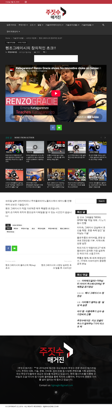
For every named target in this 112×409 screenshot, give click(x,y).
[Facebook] (53, 127)
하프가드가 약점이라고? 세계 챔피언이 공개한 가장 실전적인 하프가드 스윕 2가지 (91, 250)
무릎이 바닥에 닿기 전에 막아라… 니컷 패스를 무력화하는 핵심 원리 (56, 157)
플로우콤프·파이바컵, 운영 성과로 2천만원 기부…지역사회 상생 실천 (91, 240)
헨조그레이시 (64, 228)
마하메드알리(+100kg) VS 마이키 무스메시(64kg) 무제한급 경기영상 (90, 283)
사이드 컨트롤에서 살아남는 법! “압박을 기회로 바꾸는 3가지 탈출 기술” (14, 185)
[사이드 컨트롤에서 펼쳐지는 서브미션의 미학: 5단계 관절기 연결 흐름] (98, 175)
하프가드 (9, 152)
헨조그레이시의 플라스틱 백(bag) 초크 (20, 266)
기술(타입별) (87, 25)
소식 (31, 25)
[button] (103, 24)
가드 (49, 152)
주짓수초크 (10, 232)
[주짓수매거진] (56, 13)
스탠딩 (71, 152)
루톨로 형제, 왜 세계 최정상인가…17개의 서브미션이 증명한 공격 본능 (91, 261)
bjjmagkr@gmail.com (62, 385)
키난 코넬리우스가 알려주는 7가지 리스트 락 (90, 323)
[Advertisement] (56, 58)
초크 (33, 228)
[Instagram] (26, 2)
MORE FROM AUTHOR (24, 138)
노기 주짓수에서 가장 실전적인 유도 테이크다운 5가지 (77, 157)
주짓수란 (22, 25)
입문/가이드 (11, 25)
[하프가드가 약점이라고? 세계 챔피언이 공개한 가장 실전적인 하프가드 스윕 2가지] (14, 147)
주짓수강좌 (41, 228)
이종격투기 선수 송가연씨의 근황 (90, 313)
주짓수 (16, 228)
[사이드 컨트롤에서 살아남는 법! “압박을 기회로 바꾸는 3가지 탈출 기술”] (14, 175)
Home (7, 38)
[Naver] (59, 127)
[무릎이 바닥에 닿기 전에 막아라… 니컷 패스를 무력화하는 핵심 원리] (56, 147)
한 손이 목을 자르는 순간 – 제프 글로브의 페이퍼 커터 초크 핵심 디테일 (97, 157)
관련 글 (8, 138)
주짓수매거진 (12, 52)
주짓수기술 (25, 228)
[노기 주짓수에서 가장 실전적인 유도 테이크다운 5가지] (77, 147)
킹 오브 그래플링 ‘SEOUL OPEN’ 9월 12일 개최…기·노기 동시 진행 (91, 220)
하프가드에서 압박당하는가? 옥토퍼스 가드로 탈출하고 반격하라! (76, 185)
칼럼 (39, 25)
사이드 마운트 (31, 38)
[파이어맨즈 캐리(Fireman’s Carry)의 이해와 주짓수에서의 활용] (35, 175)
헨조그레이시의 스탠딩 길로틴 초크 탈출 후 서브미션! (56, 266)
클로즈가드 (51, 179)
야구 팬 (80, 311)
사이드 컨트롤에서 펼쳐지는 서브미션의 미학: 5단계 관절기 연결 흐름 (97, 185)
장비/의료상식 (12, 31)
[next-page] (105, 137)
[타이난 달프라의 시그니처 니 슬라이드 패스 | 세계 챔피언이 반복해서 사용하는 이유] (35, 147)
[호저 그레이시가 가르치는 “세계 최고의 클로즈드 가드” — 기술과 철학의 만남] (56, 175)
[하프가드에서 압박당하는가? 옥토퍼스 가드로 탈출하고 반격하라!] (77, 175)
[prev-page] (101, 137)
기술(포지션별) (71, 25)
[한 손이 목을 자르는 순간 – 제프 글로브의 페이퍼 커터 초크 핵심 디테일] (98, 147)
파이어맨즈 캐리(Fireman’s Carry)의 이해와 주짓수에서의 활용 (34, 185)
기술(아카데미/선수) (53, 25)
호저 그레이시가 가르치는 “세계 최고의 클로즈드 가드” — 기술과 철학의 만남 (55, 185)
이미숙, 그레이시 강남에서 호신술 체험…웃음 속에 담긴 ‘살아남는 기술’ (91, 230)
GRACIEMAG (17, 225)
